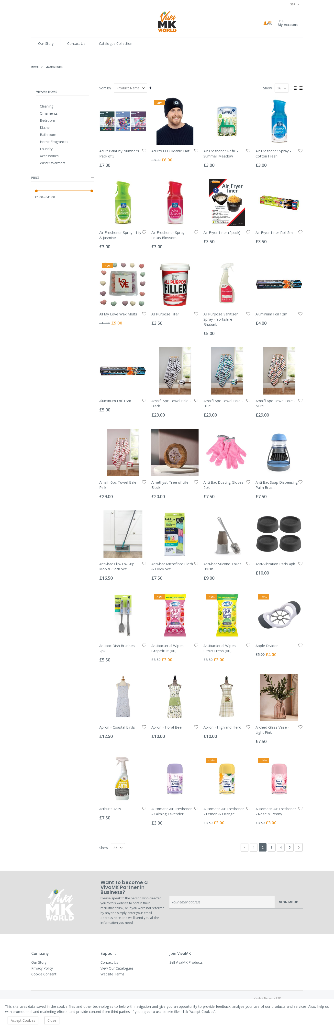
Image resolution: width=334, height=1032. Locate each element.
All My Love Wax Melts (118, 314)
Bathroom (48, 134)
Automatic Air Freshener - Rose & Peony (276, 811)
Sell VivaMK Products (186, 962)
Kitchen (46, 127)
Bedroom (47, 120)
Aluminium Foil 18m (115, 400)
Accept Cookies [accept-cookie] (23, 1020)
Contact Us (76, 43)
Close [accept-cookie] (51, 1020)
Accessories (49, 156)
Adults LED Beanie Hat (170, 150)
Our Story (46, 43)
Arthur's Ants (110, 808)
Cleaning (46, 106)
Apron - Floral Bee (166, 727)
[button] (144, 151)
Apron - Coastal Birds (117, 727)
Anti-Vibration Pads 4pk (275, 563)
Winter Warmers (53, 163)
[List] (301, 88)
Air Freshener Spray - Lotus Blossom (169, 235)
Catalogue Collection (116, 43)
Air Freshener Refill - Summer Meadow (220, 153)
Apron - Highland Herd (222, 727)
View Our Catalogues (117, 968)
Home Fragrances (54, 141)
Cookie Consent (43, 974)
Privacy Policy (42, 968)
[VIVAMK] (167, 22)
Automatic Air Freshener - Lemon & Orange (223, 811)
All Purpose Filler (165, 314)
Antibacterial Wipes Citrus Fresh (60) (219, 648)
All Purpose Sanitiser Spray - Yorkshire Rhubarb (220, 319)
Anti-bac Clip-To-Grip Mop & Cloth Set (116, 566)
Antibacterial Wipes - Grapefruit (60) (168, 648)
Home (34, 66)
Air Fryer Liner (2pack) (221, 232)
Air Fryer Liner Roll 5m (274, 232)
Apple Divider (267, 645)
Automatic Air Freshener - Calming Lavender (171, 811)
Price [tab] (35, 178)
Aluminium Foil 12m (271, 314)
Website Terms (112, 974)
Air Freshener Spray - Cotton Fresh (273, 153)
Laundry (46, 148)
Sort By (105, 88)
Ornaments (49, 113)
